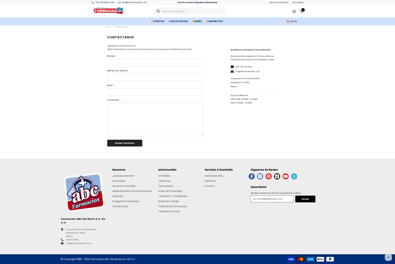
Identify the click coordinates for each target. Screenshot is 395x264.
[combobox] (193, 11)
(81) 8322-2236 (107, 2)
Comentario (114, 100)
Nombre (111, 56)
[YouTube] (286, 176)
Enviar (305, 199)
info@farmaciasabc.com (134, 2)
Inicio (108, 26)
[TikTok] (277, 176)
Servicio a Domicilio (279, 2)
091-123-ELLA (246, 66)
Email (110, 85)
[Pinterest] (269, 176)
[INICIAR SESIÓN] (294, 11)
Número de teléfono (117, 70)
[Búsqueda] (190, 11)
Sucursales (297, 2)
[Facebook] (252, 176)
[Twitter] (294, 176)
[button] (124, 143)
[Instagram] (260, 176)
